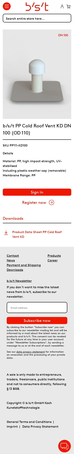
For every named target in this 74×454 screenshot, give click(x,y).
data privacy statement (30, 351)
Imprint (12, 426)
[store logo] (37, 6)
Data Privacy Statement (40, 426)
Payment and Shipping (24, 265)
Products (54, 256)
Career (53, 260)
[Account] (62, 7)
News (11, 260)
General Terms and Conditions (29, 422)
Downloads (15, 270)
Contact (13, 256)
